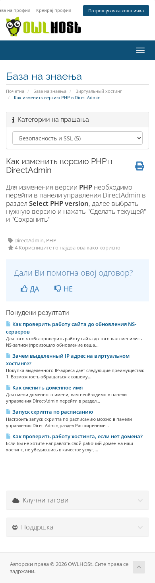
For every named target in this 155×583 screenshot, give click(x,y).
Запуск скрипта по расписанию (52, 411)
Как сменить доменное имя (47, 387)
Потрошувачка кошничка (116, 10)
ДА (33, 288)
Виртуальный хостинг (99, 91)
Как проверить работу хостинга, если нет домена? (77, 436)
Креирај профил (53, 10)
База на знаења (49, 91)
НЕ (67, 288)
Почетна (15, 91)
